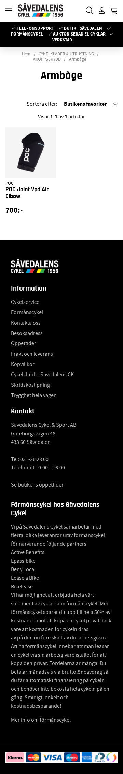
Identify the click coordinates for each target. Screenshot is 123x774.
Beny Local (23, 569)
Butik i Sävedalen (83, 28)
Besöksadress (27, 333)
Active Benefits (27, 552)
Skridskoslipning (30, 385)
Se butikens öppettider (37, 484)
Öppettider (23, 343)
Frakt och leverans (32, 354)
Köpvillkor (23, 364)
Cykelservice (25, 302)
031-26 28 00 (34, 459)
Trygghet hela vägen (34, 395)
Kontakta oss (26, 323)
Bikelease (22, 586)
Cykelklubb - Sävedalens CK (42, 374)
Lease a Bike (25, 578)
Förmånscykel (27, 34)
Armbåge (77, 59)
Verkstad (62, 40)
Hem (26, 54)
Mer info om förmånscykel (41, 720)
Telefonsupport (35, 28)
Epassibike (23, 561)
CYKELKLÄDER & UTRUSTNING (66, 54)
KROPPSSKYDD (47, 59)
